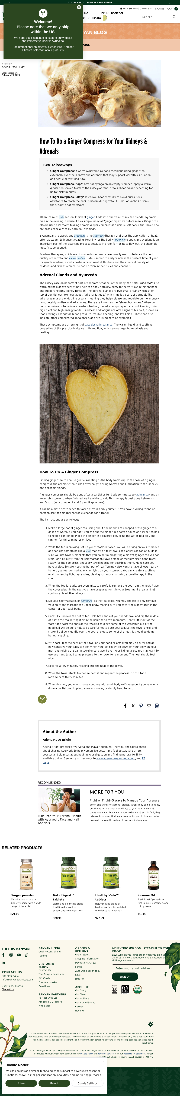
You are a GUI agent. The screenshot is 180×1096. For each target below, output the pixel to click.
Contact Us (44, 970)
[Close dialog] (79, 7)
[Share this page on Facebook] (125, 706)
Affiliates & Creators (50, 1001)
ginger (91, 217)
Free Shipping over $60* (137, 8)
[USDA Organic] (137, 989)
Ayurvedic (98, 235)
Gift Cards (44, 978)
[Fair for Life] (125, 989)
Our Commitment (85, 1002)
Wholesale (44, 1005)
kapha (72, 258)
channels (119, 239)
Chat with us (8, 989)
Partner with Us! (47, 997)
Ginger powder (22, 895)
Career (79, 1006)
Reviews (80, 1010)
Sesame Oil (146, 895)
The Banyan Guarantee (51, 974)
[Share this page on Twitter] (133, 706)
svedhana (79, 235)
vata (61, 217)
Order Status (82, 954)
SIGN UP (125, 976)
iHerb (66, 46)
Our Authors (82, 998)
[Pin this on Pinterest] (141, 706)
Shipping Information (87, 958)
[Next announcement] (170, 2)
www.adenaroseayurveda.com (116, 758)
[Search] (174, 17)
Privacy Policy (86, 1053)
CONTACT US (12, 972)
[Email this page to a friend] (149, 706)
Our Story (80, 990)
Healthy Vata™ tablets (107, 897)
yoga (88, 551)
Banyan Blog (90, 32)
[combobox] (158, 17)
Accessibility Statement (134, 1053)
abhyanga (142, 494)
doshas (81, 258)
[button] (172, 9)
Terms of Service (106, 1053)
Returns (79, 978)
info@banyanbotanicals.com (18, 979)
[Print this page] (157, 706)
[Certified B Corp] (114, 989)
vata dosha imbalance (98, 324)
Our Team (80, 994)
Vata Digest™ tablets (63, 897)
